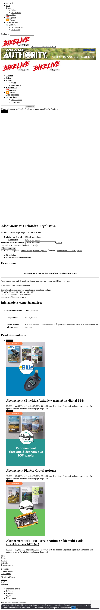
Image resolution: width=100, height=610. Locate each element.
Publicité (4, 584)
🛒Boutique (11, 25)
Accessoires (16, 13)
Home (3, 109)
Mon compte (11, 598)
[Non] (77, 608)
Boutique (5, 569)
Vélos (13, 10)
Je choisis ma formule (13, 237)
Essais (8, 8)
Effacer (59, 242)
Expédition (13, 240)
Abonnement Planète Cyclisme (69, 251)
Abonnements (17, 27)
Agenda (4, 563)
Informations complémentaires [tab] (18, 257)
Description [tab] (11, 255)
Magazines (15, 29)
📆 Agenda (11, 17)
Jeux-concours (12, 22)
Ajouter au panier (8, 248)
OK (73, 608)
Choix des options (54, 406)
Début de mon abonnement (13, 242)
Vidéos (4, 560)
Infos (8, 5)
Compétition (11, 15)
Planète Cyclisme (25, 109)
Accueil (9, 3)
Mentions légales (8, 577)
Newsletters (6, 573)
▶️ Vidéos (10, 20)
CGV (3, 582)
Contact (4, 579)
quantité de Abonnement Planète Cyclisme (18, 245)
